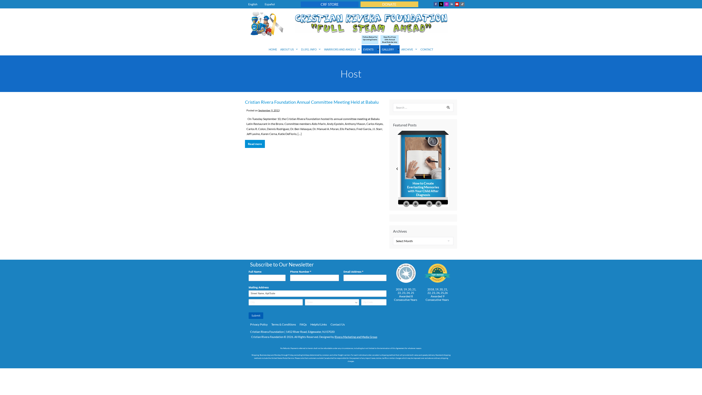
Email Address (359, 271)
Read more (256, 143)
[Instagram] (446, 4)
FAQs (303, 324)
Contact (426, 49)
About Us (287, 49)
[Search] (448, 107)
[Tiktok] (462, 4)
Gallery (388, 49)
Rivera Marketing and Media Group (356, 336)
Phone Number (306, 271)
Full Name (255, 271)
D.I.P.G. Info (309, 49)
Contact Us (338, 324)
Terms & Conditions (283, 324)
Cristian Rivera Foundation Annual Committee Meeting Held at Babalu (312, 102)
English (252, 4)
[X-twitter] (441, 4)
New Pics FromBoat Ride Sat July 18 (389, 41)
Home (273, 49)
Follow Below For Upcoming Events (370, 38)
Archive (407, 49)
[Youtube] (457, 4)
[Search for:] (423, 107)
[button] (397, 169)
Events (368, 49)
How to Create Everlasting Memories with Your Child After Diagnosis (423, 189)
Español (270, 4)
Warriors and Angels (340, 49)
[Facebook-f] (436, 4)
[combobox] (332, 302)
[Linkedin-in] (452, 4)
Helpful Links (318, 324)
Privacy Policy (259, 324)
